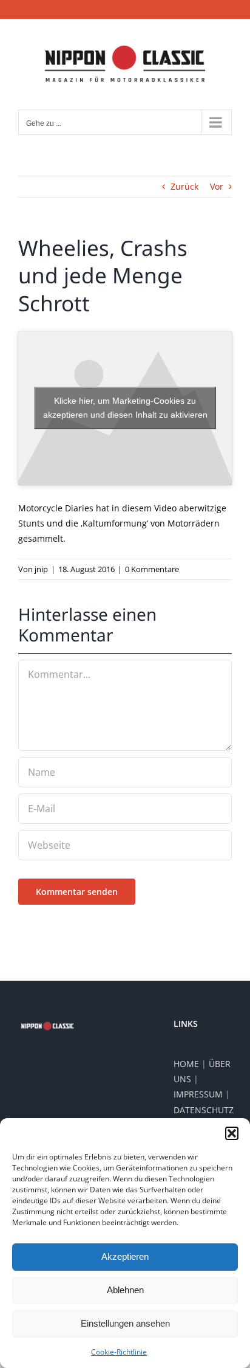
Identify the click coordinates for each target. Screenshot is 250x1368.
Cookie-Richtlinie (119, 1352)
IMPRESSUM (198, 1094)
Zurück (184, 186)
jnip (41, 569)
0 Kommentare (152, 569)
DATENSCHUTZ (204, 1110)
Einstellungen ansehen (125, 1323)
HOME (186, 1063)
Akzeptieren (125, 1256)
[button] (232, 1133)
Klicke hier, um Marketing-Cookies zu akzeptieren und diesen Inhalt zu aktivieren (125, 408)
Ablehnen (125, 1290)
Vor (216, 186)
